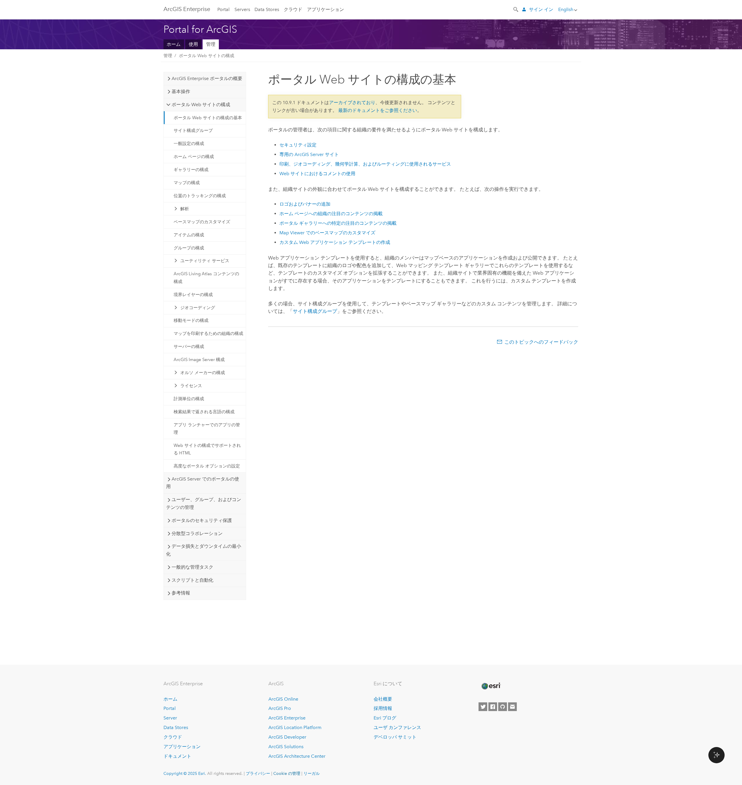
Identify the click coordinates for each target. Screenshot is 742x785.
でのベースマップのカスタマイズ (327, 232)
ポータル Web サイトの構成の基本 (208, 117)
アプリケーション (325, 9)
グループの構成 (189, 248)
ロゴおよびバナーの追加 (304, 204)
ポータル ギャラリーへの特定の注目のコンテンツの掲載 (338, 223)
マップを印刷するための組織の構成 (208, 333)
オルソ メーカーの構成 (202, 372)
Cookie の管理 (286, 773)
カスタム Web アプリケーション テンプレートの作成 (334, 242)
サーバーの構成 (189, 346)
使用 (193, 44)
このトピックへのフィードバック (541, 342)
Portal (223, 9)
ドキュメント (177, 756)
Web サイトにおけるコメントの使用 (317, 173)
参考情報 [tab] (181, 593)
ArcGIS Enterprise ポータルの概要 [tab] (207, 78)
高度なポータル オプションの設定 (207, 466)
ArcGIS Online (283, 699)
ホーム (174, 44)
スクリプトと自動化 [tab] (192, 580)
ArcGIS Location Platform (294, 727)
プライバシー (258, 773)
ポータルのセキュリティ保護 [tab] (202, 520)
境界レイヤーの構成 (193, 294)
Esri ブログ (385, 718)
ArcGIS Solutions (285, 746)
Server (170, 718)
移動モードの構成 (191, 320)
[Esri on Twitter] (483, 706)
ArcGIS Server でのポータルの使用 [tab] (202, 482)
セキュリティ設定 (298, 145)
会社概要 (383, 699)
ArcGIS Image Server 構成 (199, 359)
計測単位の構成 (189, 398)
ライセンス (191, 385)
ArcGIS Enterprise (186, 9)
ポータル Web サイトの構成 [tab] (201, 104)
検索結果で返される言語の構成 (204, 411)
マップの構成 (187, 182)
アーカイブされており (352, 102)
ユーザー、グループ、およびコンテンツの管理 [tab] (203, 503)
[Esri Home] (491, 686)
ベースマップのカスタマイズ (202, 221)
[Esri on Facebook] (492, 706)
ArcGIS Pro (279, 708)
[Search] (516, 9)
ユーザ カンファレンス (397, 727)
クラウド (293, 9)
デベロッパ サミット (395, 737)
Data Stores (266, 9)
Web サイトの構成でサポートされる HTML (207, 449)
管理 (210, 44)
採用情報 (383, 708)
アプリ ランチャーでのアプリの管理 (207, 428)
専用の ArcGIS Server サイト (309, 154)
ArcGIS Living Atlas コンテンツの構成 (206, 277)
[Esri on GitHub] (502, 706)
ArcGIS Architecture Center (296, 756)
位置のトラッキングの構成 (200, 195)
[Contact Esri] (512, 706)
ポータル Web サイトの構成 (206, 55)
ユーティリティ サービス (204, 260)
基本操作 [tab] (181, 91)
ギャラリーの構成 (191, 169)
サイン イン (541, 9)
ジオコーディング (197, 307)
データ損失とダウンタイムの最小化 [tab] (203, 549)
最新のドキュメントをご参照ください (377, 110)
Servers (242, 9)
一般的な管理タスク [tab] (192, 567)
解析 (184, 208)
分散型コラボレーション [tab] (197, 533)
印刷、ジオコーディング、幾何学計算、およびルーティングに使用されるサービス (365, 164)
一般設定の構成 (189, 143)
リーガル (311, 773)
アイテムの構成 (189, 235)
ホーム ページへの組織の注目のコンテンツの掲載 (331, 213)
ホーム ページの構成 (194, 156)
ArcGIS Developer (287, 737)
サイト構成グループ (193, 130)
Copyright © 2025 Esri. (184, 773)
